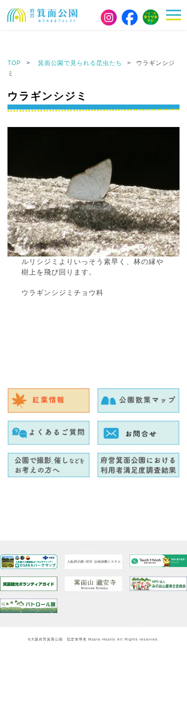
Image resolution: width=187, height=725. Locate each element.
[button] (176, 15)
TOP (14, 63)
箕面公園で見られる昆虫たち (81, 63)
